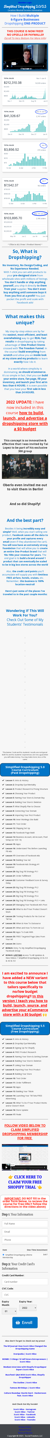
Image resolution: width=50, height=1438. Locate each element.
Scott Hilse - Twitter (25, 1411)
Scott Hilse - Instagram (24, 1409)
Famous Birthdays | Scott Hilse (25, 1387)
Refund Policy (25, 1429)
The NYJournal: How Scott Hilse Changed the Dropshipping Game (25, 1347)
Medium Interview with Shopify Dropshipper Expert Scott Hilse (25, 1368)
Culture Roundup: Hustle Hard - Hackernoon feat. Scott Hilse (25, 1394)
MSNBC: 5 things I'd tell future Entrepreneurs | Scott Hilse (25, 1360)
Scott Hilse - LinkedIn (24, 1417)
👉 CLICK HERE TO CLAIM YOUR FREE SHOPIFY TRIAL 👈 (25, 1182)
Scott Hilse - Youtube (25, 1419)
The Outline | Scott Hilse (25, 1382)
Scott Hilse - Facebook (25, 1414)
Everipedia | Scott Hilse (25, 1353)
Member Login (25, 2)
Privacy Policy (25, 1427)
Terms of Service (25, 1432)
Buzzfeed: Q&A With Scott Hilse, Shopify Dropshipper (25, 1376)
